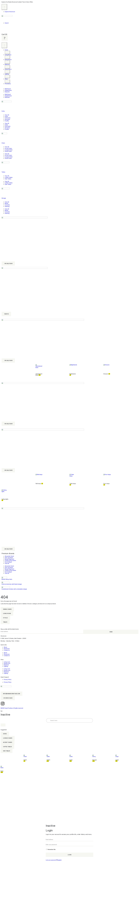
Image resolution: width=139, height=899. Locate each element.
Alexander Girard (9, 556)
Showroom (7, 648)
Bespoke (7, 91)
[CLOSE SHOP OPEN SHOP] (7, 81)
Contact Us (7, 650)
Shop (6, 79)
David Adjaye (8, 562)
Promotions (8, 83)
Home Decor (8, 69)
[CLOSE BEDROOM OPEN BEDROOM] (7, 67)
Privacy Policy (7, 679)
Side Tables (8, 178)
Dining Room (8, 59)
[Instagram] (3, 704)
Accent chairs (8, 148)
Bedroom (7, 64)
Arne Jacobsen (9, 557)
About (5, 647)
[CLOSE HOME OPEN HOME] (7, 52)
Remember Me (51, 849)
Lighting (7, 74)
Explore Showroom (10, 11)
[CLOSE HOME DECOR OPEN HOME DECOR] (7, 71)
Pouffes (7, 120)
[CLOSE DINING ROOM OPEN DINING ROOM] (7, 62)
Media (6, 203)
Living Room (8, 54)
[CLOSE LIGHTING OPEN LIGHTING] (7, 76)
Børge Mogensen (9, 559)
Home (6, 50)
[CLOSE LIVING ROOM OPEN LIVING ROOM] (7, 57)
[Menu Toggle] (4, 7)
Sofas (6, 116)
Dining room (7, 663)
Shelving (7, 206)
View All (7, 115)
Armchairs (7, 119)
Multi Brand (8, 89)
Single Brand (8, 90)
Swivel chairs (8, 151)
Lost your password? (51, 860)
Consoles (7, 205)
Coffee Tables (8, 177)
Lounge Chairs (8, 149)
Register (59, 860)
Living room (7, 662)
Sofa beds (7, 118)
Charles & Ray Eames (10, 560)
